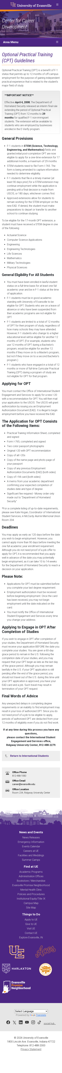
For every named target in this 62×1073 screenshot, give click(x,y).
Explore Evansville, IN (31, 937)
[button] (57, 5)
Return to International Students (29, 755)
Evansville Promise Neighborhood (31, 885)
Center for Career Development (18, 24)
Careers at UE (31, 850)
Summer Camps (31, 859)
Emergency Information (31, 841)
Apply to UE (31, 919)
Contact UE (31, 933)
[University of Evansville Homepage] (31, 5)
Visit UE (31, 928)
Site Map (31, 907)
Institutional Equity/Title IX (31, 898)
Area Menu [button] (10, 42)
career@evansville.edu (23, 784)
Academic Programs (31, 871)
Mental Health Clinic (31, 889)
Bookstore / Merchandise (31, 880)
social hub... (50, 1023)
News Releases (31, 837)
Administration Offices (31, 876)
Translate (41, 1015)
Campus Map (31, 903)
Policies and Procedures (31, 894)
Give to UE (31, 924)
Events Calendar (31, 846)
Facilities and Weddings (31, 855)
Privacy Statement (31, 1049)
